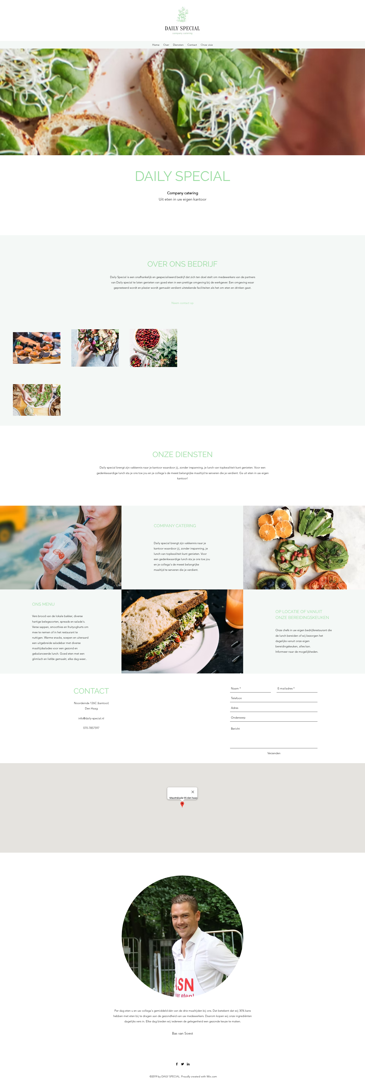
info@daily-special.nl (91, 718)
